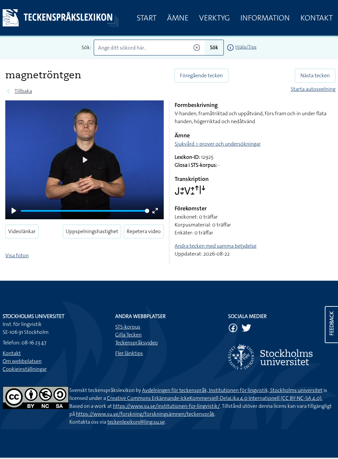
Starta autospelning (313, 89)
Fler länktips (129, 353)
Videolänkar (22, 231)
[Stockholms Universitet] (281, 357)
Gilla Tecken (128, 334)
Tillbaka (23, 91)
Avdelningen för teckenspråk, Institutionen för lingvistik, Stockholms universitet (232, 390)
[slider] (85, 211)
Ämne (177, 18)
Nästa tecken (315, 75)
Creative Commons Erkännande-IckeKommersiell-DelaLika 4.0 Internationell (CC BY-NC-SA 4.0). (214, 398)
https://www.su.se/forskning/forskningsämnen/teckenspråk (145, 413)
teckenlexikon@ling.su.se (136, 421)
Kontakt (316, 18)
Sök (214, 47)
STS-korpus (127, 326)
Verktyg (214, 18)
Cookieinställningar (25, 369)
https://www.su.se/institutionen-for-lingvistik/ (166, 406)
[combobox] (149, 47)
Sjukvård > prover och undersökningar (218, 143)
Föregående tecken (201, 75)
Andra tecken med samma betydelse (215, 245)
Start (146, 18)
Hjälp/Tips (245, 47)
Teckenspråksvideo (136, 342)
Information (265, 18)
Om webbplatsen (22, 361)
